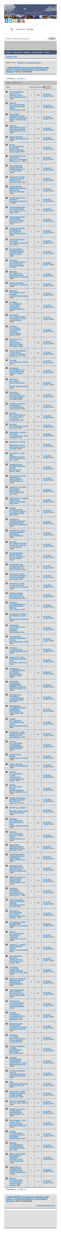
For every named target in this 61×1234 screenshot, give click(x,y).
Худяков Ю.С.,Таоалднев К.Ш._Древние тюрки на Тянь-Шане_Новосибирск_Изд (18, 722)
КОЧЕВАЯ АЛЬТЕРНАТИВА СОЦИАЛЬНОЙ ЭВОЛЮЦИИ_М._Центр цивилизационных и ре (18, 1061)
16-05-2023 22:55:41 (47, 371)
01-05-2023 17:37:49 (47, 1094)
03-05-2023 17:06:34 (47, 1004)
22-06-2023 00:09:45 (47, 129)
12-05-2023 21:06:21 (47, 456)
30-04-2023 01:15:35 (47, 1181)
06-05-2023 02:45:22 (47, 847)
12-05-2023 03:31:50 (47, 468)
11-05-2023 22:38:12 (47, 500)
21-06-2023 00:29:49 (47, 138)
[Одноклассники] (14, 21)
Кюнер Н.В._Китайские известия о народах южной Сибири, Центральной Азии (17, 981)
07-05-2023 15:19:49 (47, 789)
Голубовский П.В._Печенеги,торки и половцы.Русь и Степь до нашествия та (17, 317)
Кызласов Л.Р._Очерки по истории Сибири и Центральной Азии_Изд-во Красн (17, 532)
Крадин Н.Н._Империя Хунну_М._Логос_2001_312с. (19, 1101)
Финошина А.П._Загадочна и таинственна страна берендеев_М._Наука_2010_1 (20, 274)
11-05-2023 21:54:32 (47, 522)
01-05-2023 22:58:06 (47, 1074)
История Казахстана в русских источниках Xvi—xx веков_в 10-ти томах (17, 209)
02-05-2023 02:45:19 (47, 1049)
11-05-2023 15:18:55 (47, 545)
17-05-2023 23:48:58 (47, 275)
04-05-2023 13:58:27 (47, 959)
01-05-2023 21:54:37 (47, 1084)
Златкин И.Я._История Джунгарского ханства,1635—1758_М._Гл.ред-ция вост (17, 490)
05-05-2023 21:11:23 (47, 891)
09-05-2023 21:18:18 (47, 617)
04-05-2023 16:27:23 (47, 948)
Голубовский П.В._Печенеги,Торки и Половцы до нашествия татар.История (17, 628)
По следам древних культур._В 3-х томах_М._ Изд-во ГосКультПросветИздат (17, 94)
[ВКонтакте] (6, 21)
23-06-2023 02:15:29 (47, 95)
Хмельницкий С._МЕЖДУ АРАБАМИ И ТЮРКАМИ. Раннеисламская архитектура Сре (17, 672)
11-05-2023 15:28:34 (47, 533)
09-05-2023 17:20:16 (47, 639)
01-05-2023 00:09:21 (47, 1102)
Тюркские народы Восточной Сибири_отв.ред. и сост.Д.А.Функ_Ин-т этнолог (16, 959)
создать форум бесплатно (45, 1205)
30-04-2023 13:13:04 (47, 1170)
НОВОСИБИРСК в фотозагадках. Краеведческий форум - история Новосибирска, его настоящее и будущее (27, 70)
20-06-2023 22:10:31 (47, 148)
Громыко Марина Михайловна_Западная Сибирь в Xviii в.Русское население (17, 188)
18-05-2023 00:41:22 (47, 263)
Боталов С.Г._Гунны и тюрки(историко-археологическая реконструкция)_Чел (17, 1111)
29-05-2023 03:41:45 (47, 200)
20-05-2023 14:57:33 (47, 252)
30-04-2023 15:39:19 (47, 1134)
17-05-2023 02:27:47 (47, 342)
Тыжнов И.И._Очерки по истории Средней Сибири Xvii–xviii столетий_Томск (17, 179)
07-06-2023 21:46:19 (47, 169)
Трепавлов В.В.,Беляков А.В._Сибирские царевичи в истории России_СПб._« (16, 891)
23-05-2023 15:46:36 (47, 231)
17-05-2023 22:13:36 (47, 306)
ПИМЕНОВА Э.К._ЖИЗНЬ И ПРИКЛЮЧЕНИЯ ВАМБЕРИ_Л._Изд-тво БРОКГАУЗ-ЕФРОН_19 (17, 685)
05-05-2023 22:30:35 (47, 880)
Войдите (21, 62)
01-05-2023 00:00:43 (47, 1123)
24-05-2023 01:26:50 (47, 220)
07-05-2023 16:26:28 (47, 776)
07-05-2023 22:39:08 (47, 745)
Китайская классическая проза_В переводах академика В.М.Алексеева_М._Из (17, 128)
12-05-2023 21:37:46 (47, 445)
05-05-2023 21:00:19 (47, 903)
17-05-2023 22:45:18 (47, 294)
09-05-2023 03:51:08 (47, 673)
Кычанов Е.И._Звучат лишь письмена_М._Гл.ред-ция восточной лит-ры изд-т (17, 456)
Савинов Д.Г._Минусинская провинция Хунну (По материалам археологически (17, 1134)
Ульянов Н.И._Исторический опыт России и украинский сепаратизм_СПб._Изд (17, 935)
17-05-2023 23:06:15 (47, 284)
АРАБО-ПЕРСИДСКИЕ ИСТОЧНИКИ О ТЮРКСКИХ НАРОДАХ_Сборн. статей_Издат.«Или (17, 1157)
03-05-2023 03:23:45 (47, 1027)
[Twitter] (10, 21)
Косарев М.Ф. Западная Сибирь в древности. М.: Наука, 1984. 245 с (17, 847)
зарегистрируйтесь (34, 62)
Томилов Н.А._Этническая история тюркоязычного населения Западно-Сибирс (16, 776)
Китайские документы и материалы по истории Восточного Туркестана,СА (17, 406)
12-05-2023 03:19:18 (47, 479)
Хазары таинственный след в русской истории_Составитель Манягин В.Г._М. (17, 353)
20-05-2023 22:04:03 (47, 242)
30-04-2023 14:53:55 (47, 1146)
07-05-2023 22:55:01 (47, 734)
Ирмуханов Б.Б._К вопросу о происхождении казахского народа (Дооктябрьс (16, 342)
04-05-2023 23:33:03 (47, 936)
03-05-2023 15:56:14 (47, 1016)
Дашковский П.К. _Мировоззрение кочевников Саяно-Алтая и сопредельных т (17, 1170)
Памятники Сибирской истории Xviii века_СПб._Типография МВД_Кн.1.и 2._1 (18, 158)
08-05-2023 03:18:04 (47, 698)
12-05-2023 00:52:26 (47, 490)
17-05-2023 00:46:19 (47, 353)
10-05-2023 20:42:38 (47, 606)
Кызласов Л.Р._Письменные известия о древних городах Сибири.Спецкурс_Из (17, 835)
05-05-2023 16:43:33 (47, 914)
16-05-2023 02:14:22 (47, 395)
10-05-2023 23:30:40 (47, 586)
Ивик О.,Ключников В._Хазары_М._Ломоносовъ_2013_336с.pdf (25, 283)
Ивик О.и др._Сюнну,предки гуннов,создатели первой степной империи (15, 1181)
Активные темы (11, 56)
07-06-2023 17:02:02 (47, 179)
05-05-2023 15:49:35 (47, 924)
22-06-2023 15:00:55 (47, 106)
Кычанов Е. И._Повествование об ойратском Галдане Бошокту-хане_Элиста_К (17, 606)
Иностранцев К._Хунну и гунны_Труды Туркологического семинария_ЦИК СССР (17, 1122)
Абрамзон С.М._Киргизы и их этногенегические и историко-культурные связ (17, 1146)
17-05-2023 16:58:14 (47, 318)
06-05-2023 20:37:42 (47, 811)
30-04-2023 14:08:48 (47, 1158)
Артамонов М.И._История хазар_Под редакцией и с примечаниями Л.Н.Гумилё (17, 395)
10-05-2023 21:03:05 (47, 595)
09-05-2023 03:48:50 (47, 685)
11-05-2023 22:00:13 (47, 511)
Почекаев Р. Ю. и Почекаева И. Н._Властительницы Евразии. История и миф (16, 698)
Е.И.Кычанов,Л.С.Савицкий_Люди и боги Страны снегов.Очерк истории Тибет (21, 500)
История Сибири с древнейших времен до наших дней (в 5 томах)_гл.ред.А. (16, 251)
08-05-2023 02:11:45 (47, 710)
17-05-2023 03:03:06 (47, 330)
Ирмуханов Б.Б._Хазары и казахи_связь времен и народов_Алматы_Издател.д (19, 382)
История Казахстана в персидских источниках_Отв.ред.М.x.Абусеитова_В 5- (23, 200)
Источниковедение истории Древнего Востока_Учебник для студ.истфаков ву (17, 555)
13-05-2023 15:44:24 (47, 426)
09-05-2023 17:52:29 (47, 628)
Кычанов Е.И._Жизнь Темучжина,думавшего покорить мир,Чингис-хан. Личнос (17, 576)
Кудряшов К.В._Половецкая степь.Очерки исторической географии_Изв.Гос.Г (17, 305)
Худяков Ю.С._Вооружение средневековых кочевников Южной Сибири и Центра (16, 744)
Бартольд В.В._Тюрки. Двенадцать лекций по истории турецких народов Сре (17, 1094)
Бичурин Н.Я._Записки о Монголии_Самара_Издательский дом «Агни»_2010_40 (21, 810)
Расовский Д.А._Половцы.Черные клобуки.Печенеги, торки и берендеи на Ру (17, 263)
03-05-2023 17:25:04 (47, 993)
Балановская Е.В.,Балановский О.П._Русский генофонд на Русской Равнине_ (17, 914)
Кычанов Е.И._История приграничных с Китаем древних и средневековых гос (17, 478)
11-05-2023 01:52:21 (47, 567)
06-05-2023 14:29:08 (47, 836)
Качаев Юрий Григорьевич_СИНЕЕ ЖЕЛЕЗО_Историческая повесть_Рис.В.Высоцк (18, 116)
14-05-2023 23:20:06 (47, 416)
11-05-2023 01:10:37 (47, 576)
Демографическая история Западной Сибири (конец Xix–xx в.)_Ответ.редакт (17, 168)
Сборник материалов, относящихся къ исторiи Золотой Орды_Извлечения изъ (17, 230)
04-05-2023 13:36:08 (47, 970)
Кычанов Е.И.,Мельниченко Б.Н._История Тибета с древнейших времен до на (17, 511)
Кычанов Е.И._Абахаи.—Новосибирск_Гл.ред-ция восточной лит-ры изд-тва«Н (17, 445)
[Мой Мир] (19, 21)
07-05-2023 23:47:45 (47, 723)
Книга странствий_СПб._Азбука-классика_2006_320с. (18, 1083)
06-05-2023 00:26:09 (47, 857)
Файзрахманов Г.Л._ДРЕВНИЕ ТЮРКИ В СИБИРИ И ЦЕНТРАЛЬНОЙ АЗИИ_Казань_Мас (17, 709)
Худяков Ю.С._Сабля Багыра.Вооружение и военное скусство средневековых (17, 734)
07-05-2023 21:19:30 (47, 757)
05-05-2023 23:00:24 (47, 869)
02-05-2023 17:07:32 (47, 1038)
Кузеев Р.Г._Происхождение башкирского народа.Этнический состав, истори (16, 148)
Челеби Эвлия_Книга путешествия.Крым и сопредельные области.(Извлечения (17, 856)
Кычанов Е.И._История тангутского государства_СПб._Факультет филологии (20, 434)
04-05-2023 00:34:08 (47, 982)
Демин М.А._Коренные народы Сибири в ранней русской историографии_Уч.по (17, 879)
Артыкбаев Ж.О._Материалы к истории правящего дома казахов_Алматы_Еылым (18, 822)
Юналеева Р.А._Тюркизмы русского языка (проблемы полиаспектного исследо (15, 330)
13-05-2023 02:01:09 (47, 435)
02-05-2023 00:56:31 (47, 1062)
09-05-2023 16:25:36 (47, 650)
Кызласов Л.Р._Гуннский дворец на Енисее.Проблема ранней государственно (17, 106)
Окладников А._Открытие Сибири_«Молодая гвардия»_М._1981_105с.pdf (19, 969)
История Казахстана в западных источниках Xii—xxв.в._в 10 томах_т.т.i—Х (17, 800)
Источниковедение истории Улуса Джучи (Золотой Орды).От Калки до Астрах (17, 566)
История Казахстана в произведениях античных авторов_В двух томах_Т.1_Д (17, 219)
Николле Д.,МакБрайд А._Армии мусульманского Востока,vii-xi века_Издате (17, 1049)
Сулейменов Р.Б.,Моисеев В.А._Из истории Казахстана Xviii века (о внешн (17, 370)
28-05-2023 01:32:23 (47, 209)
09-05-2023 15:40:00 (47, 660)
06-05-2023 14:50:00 (47, 823)
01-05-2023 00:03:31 (47, 1112)
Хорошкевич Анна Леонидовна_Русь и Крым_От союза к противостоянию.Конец (17, 868)
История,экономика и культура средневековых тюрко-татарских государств (17, 1073)
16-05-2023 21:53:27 (47, 383)
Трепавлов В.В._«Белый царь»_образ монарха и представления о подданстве (17, 1038)
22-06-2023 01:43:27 (47, 117)
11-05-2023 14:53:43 (47, 556)
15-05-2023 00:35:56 (47, 406)
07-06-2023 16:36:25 (47, 189)
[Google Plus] (23, 21)
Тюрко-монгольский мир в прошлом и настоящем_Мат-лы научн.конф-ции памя (17, 992)
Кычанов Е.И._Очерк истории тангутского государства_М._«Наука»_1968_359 (22, 585)
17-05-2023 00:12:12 (47, 362)
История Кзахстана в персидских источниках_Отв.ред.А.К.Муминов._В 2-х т (22, 241)
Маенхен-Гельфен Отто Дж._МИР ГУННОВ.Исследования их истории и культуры (18, 1026)
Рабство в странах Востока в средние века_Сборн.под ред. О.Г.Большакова (16, 595)
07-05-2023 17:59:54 (47, 765)
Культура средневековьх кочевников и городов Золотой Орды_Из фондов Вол (17, 1016)
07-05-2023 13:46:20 (47, 800)
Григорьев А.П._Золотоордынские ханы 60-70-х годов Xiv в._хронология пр (17, 544)
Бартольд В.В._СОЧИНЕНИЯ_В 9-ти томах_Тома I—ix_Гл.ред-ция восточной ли (17, 416)
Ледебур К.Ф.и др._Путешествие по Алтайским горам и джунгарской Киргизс (16, 1003)
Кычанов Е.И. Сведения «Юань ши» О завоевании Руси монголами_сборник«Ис (18, 521)
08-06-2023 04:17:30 (47, 158)
